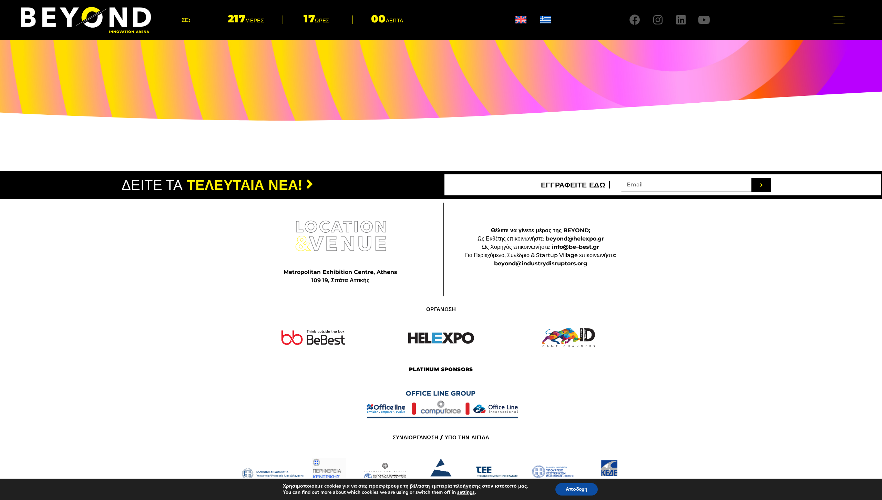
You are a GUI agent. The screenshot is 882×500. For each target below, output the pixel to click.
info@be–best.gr (575, 247)
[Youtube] (704, 20)
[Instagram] (658, 20)
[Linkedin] (681, 20)
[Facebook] (635, 20)
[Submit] (761, 185)
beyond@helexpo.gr (575, 238)
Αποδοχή (576, 489)
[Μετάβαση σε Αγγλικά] (521, 20)
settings (466, 492)
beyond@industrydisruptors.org (540, 263)
